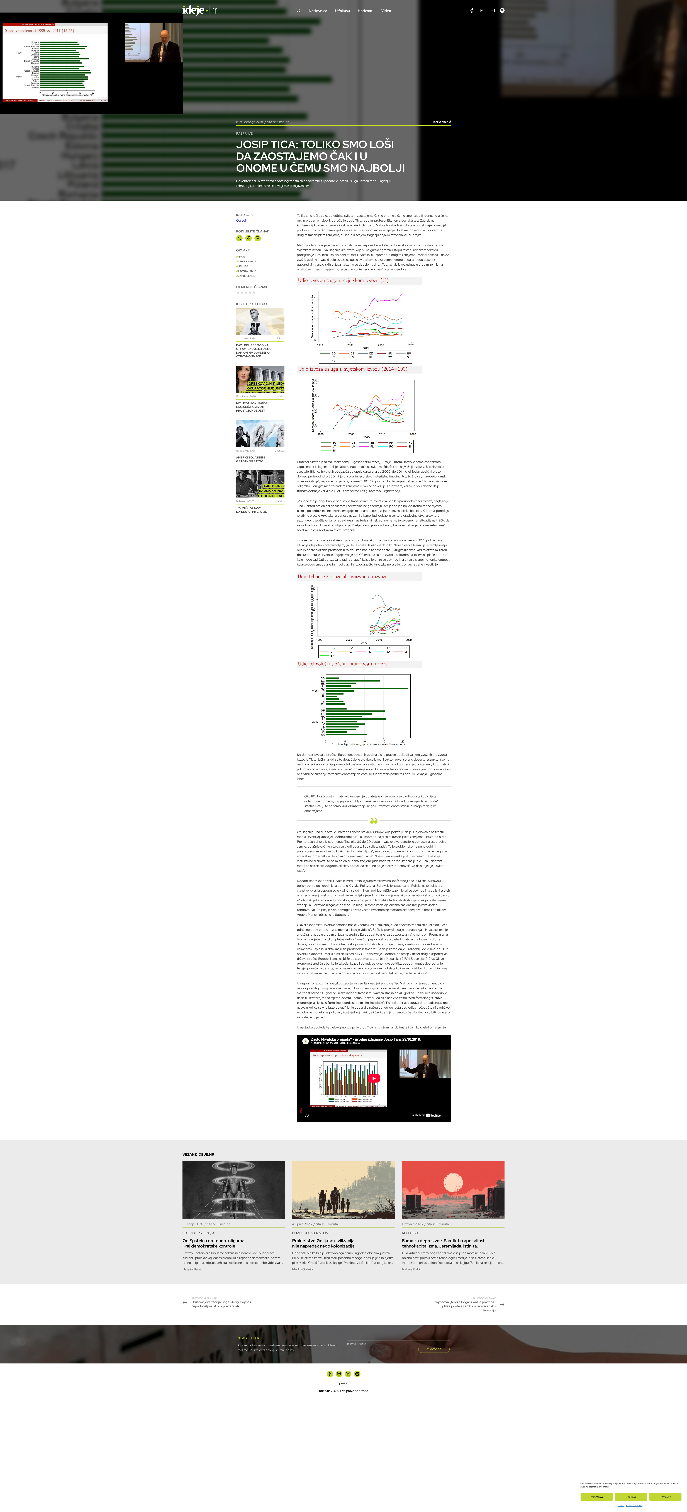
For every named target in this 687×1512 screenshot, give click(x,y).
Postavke (665, 1496)
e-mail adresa (356, 1344)
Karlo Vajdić (442, 122)
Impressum (343, 1383)
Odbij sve (631, 1496)
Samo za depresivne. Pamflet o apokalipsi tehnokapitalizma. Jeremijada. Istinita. (443, 1243)
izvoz (241, 256)
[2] (242, 292)
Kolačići (621, 1505)
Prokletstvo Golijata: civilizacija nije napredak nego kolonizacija (323, 1243)
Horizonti (365, 10)
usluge (243, 266)
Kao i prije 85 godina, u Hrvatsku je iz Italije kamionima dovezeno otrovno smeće (253, 350)
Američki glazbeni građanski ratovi (250, 459)
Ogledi (241, 220)
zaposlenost (247, 276)
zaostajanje (247, 271)
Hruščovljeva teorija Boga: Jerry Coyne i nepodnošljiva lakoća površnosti (221, 1302)
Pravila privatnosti (634, 1505)
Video (386, 10)
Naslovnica (318, 10)
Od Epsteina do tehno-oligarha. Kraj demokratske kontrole (213, 1243)
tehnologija (247, 261)
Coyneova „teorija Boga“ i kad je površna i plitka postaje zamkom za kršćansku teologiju (465, 1304)
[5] (253, 292)
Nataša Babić (192, 1269)
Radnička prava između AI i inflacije (251, 510)
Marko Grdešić (303, 1269)
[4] (250, 292)
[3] (246, 292)
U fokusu (342, 10)
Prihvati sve (597, 1496)
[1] (238, 292)
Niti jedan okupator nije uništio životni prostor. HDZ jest (252, 407)
